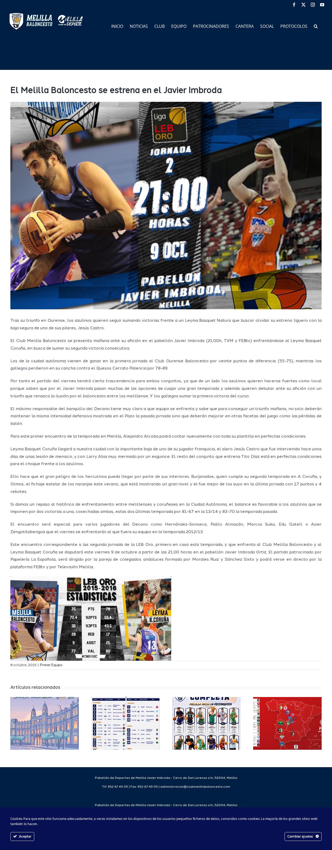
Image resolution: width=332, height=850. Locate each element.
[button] (316, 26)
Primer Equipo (51, 665)
